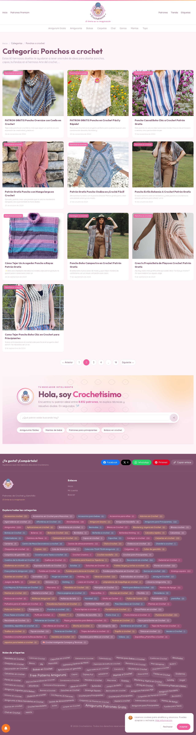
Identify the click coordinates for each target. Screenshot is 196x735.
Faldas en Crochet (161, 674)
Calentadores (13, 538)
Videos (124, 637)
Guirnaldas (39, 576)
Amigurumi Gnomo (100, 522)
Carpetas (102, 28)
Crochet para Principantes (137, 555)
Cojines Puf (88, 674)
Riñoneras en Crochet (46, 620)
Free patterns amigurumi (19, 571)
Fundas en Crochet (49, 571)
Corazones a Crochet (69, 680)
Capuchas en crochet (60, 658)
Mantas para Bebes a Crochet (130, 659)
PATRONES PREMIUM (97, 604)
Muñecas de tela (70, 598)
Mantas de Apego (170, 587)
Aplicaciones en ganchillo (69, 668)
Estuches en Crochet (97, 565)
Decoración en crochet (139, 560)
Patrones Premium (20, 12)
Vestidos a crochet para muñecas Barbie (25, 637)
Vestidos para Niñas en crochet (96, 637)
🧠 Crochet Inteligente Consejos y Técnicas (64, 642)
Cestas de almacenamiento (83, 544)
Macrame (52, 587)
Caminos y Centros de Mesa (75, 663)
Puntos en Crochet (166, 615)
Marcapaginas (157, 663)
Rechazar (168, 726)
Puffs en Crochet (44, 615)
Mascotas (52, 663)
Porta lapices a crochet (87, 609)
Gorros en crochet (154, 571)
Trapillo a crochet (124, 631)
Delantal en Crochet (169, 560)
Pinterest (163, 462)
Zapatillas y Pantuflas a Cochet (151, 637)
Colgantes (131, 549)
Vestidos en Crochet (62, 637)
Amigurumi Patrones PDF (142, 691)
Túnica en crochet (150, 631)
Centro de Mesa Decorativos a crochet (42, 544)
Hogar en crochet (61, 576)
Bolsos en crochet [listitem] (113, 430)
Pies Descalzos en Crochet (128, 604)
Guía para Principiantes (54, 685)
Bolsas (89, 28)
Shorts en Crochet (82, 626)
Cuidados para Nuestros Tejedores (89, 560)
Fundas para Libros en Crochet (81, 571)
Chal (113, 28)
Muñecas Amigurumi (43, 598)
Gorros (123, 28)
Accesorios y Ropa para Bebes (172, 685)
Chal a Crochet (112, 544)
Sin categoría (106, 626)
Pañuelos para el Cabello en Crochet (23, 604)
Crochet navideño (107, 555)
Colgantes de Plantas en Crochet (94, 700)
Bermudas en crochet (115, 690)
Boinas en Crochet (15, 533)
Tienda (174, 12)
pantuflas (177, 598)
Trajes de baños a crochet (95, 631)
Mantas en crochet (15, 593)
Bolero (172, 663)
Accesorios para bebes (91, 516)
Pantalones (158, 598)
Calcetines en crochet (15, 674)
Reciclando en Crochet (17, 620)
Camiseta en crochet (13, 686)
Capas (74, 674)
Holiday (83, 576)
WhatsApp (143, 462)
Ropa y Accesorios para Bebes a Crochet (85, 620)
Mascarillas (97, 593)
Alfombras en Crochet (48, 522)
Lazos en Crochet (87, 582)
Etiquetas (185, 12)
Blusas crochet (179, 527)
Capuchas (114, 538)
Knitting (67, 582)
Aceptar (183, 726)
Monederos (161, 593)
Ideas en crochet (105, 576)
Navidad (90, 598)
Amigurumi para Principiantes (160, 522)
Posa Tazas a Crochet (16, 615)
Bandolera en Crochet (135, 663)
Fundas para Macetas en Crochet (120, 571)
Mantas (134, 28)
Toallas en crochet (14, 631)
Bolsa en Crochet (58, 533)
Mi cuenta (73, 490)
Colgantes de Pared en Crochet (152, 695)
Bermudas (95, 527)
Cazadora (118, 668)
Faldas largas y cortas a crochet (131, 565)
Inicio (5, 12)
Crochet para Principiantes (91, 696)
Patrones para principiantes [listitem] (83, 430)
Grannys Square (92, 690)
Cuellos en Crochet (55, 560)
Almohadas (177, 658)
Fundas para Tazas (173, 705)
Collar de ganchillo (154, 549)
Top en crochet (39, 631)
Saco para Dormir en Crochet (153, 620)
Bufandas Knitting (129, 533)
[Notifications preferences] (6, 728)
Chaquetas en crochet (17, 549)
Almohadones (74, 522)
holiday (170, 680)
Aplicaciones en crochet (40, 527)
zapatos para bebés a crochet (20, 642)
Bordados (80, 533)
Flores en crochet (164, 565)
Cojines (40, 549)
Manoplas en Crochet (105, 587)
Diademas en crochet (16, 565)
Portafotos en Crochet (117, 609)
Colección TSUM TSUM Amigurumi (101, 549)
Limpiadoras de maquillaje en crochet (121, 582)
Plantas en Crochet (158, 604)
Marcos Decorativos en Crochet (40, 680)
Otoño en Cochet (112, 598)
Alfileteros (103, 674)
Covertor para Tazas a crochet (50, 555)
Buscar (71, 494)
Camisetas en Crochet (65, 538)
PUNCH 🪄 (65, 615)
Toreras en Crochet (65, 631)
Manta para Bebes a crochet (138, 587)
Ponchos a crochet (58, 609)
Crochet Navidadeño (37, 705)
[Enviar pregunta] (174, 418)
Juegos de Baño (14, 582)
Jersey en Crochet (163, 576)
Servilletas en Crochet (55, 626)
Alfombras (33, 685)
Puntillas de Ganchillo (88, 615)
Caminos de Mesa (36, 538)
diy (41, 664)
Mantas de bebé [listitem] (54, 430)
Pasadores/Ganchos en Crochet (63, 604)
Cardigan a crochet (138, 538)
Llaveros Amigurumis (158, 582)
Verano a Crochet (175, 631)
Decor (117, 560)
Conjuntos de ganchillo (17, 555)
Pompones (35, 609)
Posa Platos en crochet (148, 609)
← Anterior (67, 362)
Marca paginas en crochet (71, 593)
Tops (145, 28)
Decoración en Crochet (15, 668)
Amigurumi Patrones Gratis (105, 706)
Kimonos (51, 582)
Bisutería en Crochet (137, 668)
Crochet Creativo (82, 555)
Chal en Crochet (12, 712)
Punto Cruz (112, 615)
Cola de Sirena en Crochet (65, 549)
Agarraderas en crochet (17, 522)
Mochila (143, 593)
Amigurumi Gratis (57, 28)
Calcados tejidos (154, 533)
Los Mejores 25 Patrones (62, 696)
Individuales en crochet (145, 700)
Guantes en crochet (15, 576)
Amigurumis (76, 28)
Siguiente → (128, 362)
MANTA (29, 712)
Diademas (180, 674)
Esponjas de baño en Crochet (49, 565)
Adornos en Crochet (151, 516)
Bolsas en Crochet (43, 668)
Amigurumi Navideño (127, 522)
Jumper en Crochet (71, 706)
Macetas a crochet (93, 680)
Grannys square (180, 571)
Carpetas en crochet (167, 538)
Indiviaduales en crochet (133, 576)
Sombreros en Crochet (133, 626)
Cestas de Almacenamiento (61, 701)
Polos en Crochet (14, 609)
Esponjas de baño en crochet (107, 663)
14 (116, 362)
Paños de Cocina (136, 598)
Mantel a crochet (41, 593)
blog (128, 685)
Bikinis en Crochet (117, 527)
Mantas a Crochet (122, 673)
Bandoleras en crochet (71, 527)
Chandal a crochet (165, 544)
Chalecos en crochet (138, 544)
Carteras (10, 544)
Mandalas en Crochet (76, 587)
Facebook (112, 462)
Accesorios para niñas (122, 516)
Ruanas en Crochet (122, 620)
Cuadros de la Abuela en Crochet (21, 560)
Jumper (34, 582)
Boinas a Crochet (47, 691)
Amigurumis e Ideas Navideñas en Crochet (23, 700)
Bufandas (96, 685)
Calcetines (177, 533)
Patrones (163, 12)
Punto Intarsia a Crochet (136, 615)
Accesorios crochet (16, 516)
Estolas (75, 565)
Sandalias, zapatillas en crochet (21, 626)
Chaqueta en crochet (14, 663)
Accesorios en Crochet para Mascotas (52, 516)
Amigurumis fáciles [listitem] (29, 430)
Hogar (182, 680)
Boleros (36, 533)
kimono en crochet (13, 696)
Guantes (125, 680)
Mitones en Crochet (120, 593)
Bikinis (32, 663)
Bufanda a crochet (102, 533)
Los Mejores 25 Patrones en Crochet (23, 587)
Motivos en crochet (15, 598)
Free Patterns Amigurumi (48, 674)
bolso (54, 706)
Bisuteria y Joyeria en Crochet (148, 527)
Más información (163, 720)
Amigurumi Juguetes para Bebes (19, 690)
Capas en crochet (92, 538)
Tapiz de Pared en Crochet (165, 626)
